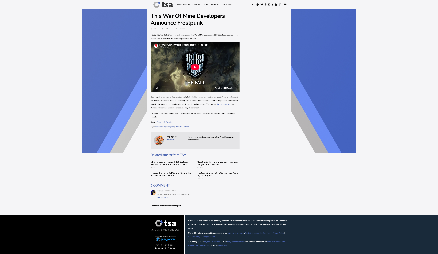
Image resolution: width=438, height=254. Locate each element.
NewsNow (222, 245)
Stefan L (156, 29)
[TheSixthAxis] (163, 8)
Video (224, 5)
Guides (231, 5)
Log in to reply (162, 197)
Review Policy (265, 233)
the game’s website (224, 104)
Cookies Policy (194, 237)
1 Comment (180, 29)
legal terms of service (236, 233)
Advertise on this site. (165, 244)
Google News (204, 245)
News (179, 5)
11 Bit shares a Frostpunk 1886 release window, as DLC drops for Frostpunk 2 (169, 163)
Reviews (186, 5)
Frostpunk (161, 122)
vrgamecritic (193, 245)
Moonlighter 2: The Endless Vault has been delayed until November (217, 163)
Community (216, 5)
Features (206, 5)
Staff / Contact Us (252, 233)
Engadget (169, 122)
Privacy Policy (278, 233)
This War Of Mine (182, 126)
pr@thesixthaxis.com (212, 242)
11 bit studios (160, 126)
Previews (196, 5)
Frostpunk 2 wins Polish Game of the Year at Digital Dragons (218, 174)
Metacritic (271, 242)
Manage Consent (208, 237)
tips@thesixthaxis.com (236, 242)
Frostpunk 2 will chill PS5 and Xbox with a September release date (171, 174)
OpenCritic (280, 242)
